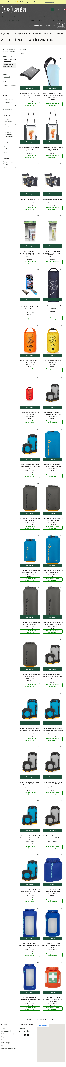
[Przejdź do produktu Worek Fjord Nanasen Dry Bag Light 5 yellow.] (53, 340)
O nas (3, 1028)
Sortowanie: (22, 49)
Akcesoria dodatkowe (56, 33)
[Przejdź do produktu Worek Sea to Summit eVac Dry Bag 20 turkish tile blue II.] (53, 444)
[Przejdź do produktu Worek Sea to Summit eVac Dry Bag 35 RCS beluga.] (53, 498)
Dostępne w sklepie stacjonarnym (9, 127)
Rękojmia (22, 1028)
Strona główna (5, 33)
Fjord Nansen (9, 99)
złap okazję (49, 2)
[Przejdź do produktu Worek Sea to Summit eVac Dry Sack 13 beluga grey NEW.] (53, 602)
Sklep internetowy (31, 1064)
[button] (52, 9)
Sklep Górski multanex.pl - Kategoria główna (26, 33)
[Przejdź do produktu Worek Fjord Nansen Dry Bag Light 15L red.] (30, 392)
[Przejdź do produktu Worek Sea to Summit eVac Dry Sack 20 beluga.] (30, 654)
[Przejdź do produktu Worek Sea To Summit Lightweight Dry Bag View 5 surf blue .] (53, 923)
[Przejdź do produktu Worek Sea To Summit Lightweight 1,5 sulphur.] (53, 869)
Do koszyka (30, 88)
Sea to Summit (9, 106)
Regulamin (4, 1037)
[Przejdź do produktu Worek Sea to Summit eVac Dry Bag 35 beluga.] (30, 498)
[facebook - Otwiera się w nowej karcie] (25, 1035)
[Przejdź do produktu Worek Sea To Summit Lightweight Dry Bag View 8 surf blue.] (30, 977)
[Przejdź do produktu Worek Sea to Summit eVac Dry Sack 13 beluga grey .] (30, 602)
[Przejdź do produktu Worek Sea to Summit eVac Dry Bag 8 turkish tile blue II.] (53, 550)
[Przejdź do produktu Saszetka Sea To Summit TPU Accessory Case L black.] (30, 179)
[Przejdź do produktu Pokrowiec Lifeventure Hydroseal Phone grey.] (30, 127)
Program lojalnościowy (8, 1049)
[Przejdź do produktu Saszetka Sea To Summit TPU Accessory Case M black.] (53, 179)
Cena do (13, 85)
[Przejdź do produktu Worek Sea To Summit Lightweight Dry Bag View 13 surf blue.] (30, 923)
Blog (2, 1046)
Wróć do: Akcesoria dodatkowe (10, 60)
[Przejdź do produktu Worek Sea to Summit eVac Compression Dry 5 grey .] (53, 392)
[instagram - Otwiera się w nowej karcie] (28, 1035)
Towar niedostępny (9, 120)
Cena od (5, 85)
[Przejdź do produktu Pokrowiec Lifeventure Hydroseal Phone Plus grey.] (53, 127)
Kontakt (3, 1040)
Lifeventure (8, 103)
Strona (29, 1019)
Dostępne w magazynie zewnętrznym (9, 134)
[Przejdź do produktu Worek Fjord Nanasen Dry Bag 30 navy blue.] (53, 284)
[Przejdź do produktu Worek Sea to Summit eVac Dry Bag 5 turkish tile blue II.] (30, 550)
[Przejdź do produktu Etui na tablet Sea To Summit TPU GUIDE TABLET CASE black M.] (30, 73)
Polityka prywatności (8, 1034)
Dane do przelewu (7, 1031)
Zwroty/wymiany (24, 1031)
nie (6, 152)
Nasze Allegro (5, 1043)
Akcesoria (45, 33)
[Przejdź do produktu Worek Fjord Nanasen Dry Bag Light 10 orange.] (30, 340)
